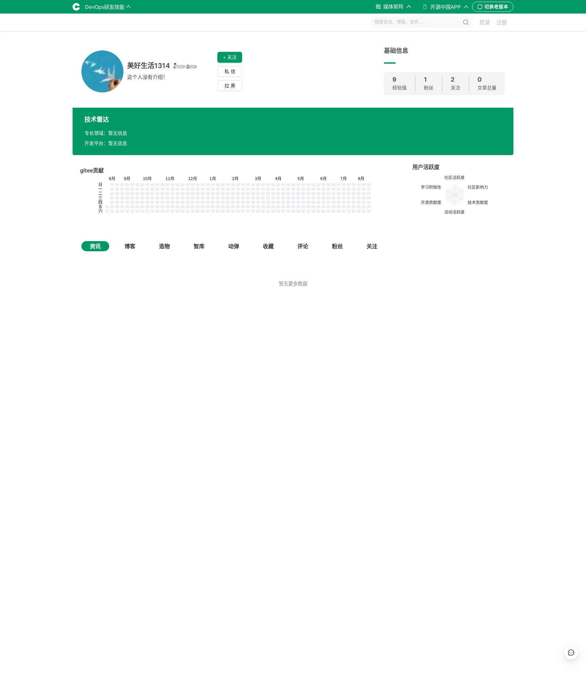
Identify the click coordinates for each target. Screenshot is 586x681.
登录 (484, 22)
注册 (501, 22)
